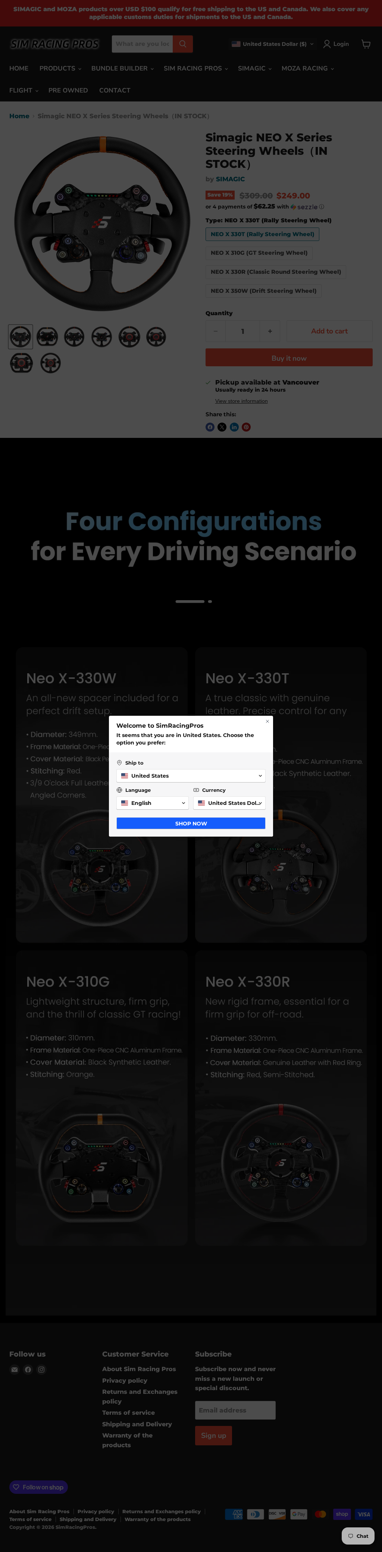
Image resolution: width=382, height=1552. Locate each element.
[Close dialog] (267, 721)
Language (138, 790)
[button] (191, 776)
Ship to (134, 763)
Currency (214, 790)
